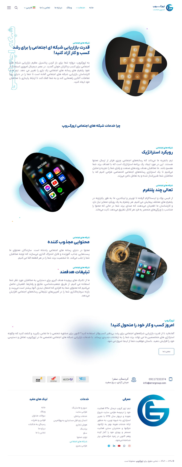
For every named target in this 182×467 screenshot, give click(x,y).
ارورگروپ (139, 461)
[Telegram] (109, 446)
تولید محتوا (82, 437)
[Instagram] (129, 446)
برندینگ (83, 428)
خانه (91, 7)
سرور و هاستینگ (79, 407)
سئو (85, 433)
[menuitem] (29, 7)
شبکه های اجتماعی (78, 441)
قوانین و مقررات (38, 420)
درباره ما (58, 7)
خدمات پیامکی (80, 416)
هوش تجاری (81, 424)
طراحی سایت (81, 412)
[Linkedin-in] (114, 446)
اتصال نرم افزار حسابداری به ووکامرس (70, 420)
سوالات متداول (38, 416)
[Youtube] (119, 446)
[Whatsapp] (124, 446)
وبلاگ (69, 7)
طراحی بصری (81, 445)
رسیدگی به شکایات (36, 424)
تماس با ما (45, 7)
